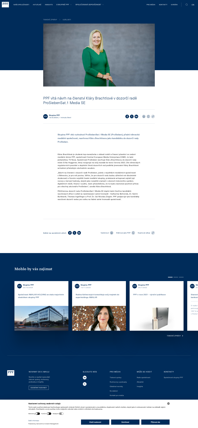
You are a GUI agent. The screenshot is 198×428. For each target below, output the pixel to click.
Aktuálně (37, 4)
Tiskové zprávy (174, 335)
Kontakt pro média (117, 395)
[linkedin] (136, 116)
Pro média (151, 4)
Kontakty (163, 4)
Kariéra (174, 4)
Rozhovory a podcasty (118, 382)
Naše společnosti (21, 4)
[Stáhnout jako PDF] (148, 116)
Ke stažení (114, 391)
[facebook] (127, 116)
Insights (49, 4)
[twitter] (132, 116)
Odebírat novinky (116, 386)
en (193, 4)
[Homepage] (5, 4)
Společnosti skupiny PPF (173, 377)
